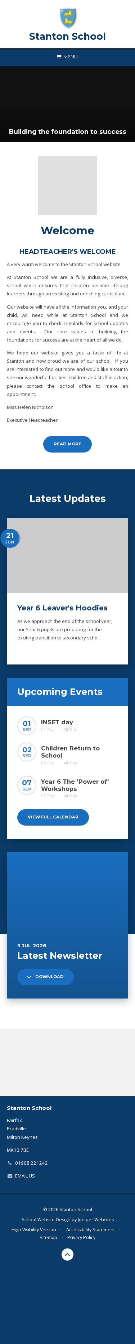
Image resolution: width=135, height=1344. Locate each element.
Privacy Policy (81, 1237)
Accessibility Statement (90, 1230)
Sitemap (48, 1237)
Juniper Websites (96, 1220)
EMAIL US (25, 1176)
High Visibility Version (34, 1230)
